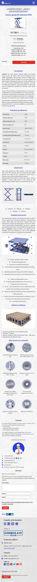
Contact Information (9, 548)
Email (4, 497)
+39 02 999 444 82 (13, 556)
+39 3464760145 (8, 458)
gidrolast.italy (7, 465)
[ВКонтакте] (7, 514)
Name (4, 494)
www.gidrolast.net (26, 434)
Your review (5, 483)
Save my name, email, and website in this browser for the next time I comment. (17, 503)
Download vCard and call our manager (14, 467)
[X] (10, 514)
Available (20, 39)
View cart (24, 62)
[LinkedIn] (12, 514)
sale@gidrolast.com (13, 558)
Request (6, 577)
